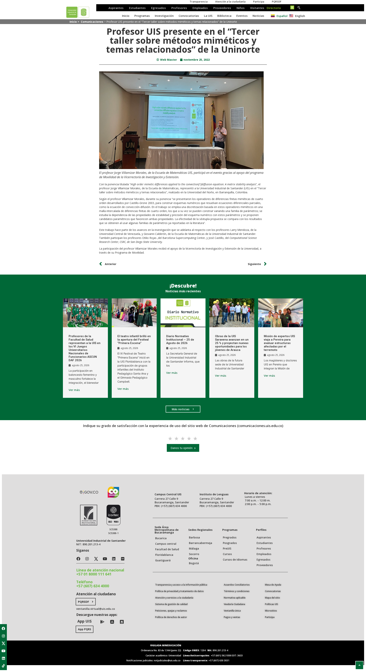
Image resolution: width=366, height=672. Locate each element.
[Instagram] (3, 636)
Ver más (74, 389)
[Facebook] (3, 628)
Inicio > (75, 21)
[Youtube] (3, 650)
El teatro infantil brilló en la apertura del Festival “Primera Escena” (134, 339)
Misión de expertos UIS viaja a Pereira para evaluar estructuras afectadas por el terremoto (279, 343)
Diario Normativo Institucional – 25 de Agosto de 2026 (180, 339)
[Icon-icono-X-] (3, 643)
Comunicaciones (92, 21)
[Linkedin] (3, 658)
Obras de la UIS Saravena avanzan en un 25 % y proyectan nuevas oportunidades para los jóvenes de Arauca (232, 343)
